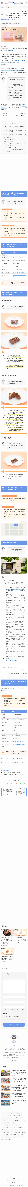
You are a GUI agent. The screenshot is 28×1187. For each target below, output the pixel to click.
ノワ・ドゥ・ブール (6, 1122)
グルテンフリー (5, 1120)
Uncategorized (5, 19)
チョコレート (4, 774)
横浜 (11, 1137)
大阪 (7, 1134)
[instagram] (15, 1061)
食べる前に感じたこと (11, 137)
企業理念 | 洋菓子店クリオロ (9, 667)
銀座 (3, 1139)
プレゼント (10, 774)
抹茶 (19, 1134)
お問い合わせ (14, 1182)
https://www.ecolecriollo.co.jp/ (18, 744)
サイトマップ (22, 1180)
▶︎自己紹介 (11, 50)
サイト (4, 1005)
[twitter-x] (13, 1061)
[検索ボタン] (26, 3)
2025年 (3, 1113)
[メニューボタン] (2, 3)
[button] (3, 784)
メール (4, 1000)
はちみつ (3, 1115)
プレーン (3, 1129)
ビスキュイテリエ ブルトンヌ (8, 1125)
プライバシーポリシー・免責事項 (13, 1180)
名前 (4, 995)
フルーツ (14, 1127)
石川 (20, 1137)
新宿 (22, 1134)
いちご (7, 1113)
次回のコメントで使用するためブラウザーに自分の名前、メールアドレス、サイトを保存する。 (14, 1010)
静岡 (10, 1139)
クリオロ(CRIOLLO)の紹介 (10, 147)
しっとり (19, 772)
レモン (8, 1132)
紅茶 (23, 1137)
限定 (6, 1139)
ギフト (9, 772)
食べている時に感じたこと (12, 139)
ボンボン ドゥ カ (18, 1129)
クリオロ (14, 772)
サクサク (11, 1120)
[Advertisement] (14, 172)
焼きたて (15, 1137)
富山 (11, 1134)
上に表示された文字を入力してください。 (11, 1016)
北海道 (23, 1132)
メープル (3, 1132)
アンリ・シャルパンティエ (17, 1115)
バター (13, 1122)
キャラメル (16, 1117)
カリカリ (10, 1117)
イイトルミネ (4, 1117)
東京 (2, 776)
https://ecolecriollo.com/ (18, 272)
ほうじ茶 (9, 1115)
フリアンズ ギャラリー (6, 1127)
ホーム (4, 1180)
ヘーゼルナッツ (17, 774)
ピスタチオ (17, 1125)
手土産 (23, 774)
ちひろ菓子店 (19, 1113)
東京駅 (6, 1137)
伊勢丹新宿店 (18, 1132)
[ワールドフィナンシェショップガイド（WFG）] (14, 3)
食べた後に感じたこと (11, 141)
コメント (5, 978)
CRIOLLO (5, 772)
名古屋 (3, 1134)
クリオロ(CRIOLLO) (19, 60)
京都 (12, 1132)
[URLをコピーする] (25, 784)
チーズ (23, 1120)
